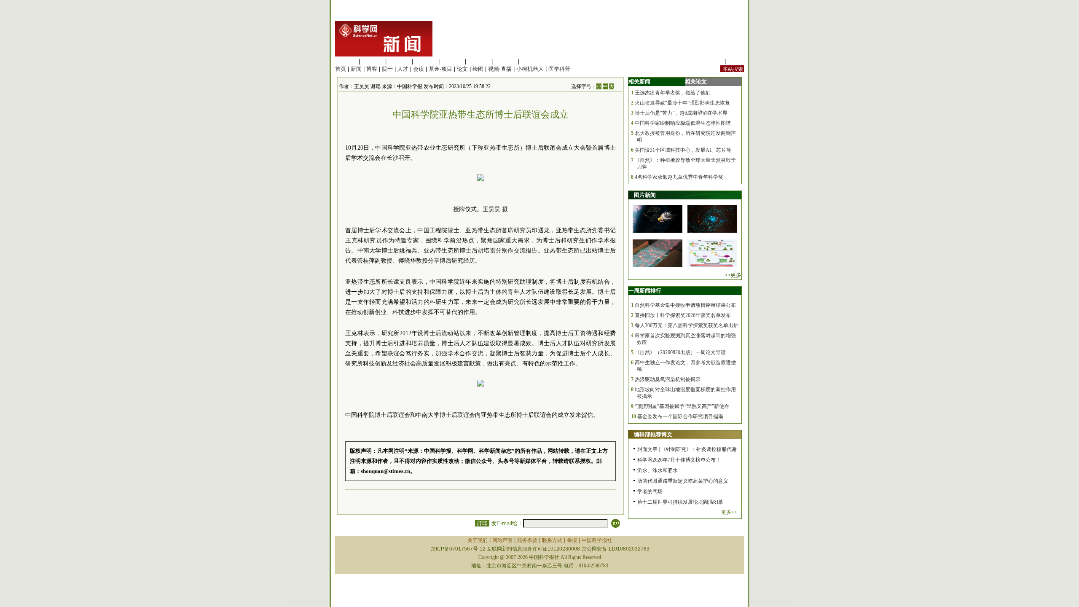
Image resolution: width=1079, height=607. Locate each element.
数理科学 (505, 61)
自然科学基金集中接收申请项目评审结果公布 (685, 305)
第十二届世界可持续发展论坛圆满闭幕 (680, 502)
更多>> (729, 512)
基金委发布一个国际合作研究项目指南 (680, 416)
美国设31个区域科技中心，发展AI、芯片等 (683, 150)
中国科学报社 (597, 540)
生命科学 (346, 61)
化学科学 (399, 61)
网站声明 (502, 540)
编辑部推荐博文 (653, 434)
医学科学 (373, 61)
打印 (482, 523)
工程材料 (426, 61)
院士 (387, 69)
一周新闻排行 (644, 290)
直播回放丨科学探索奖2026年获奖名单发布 (683, 315)
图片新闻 (645, 195)
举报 (572, 540)
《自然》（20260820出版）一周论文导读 (680, 352)
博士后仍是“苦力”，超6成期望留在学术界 (681, 113)
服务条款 (527, 540)
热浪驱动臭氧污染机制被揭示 (668, 379)
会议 (418, 69)
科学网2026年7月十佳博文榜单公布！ (679, 460)
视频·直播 (500, 69)
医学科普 (559, 69)
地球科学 (479, 61)
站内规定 (712, 61)
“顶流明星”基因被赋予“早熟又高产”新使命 (682, 406)
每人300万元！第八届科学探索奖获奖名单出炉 (686, 325)
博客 (371, 69)
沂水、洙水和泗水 (657, 470)
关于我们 (477, 540)
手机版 (735, 61)
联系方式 (552, 540)
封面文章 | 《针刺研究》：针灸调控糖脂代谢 (687, 449)
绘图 (477, 69)
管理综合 (532, 61)
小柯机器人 (530, 69)
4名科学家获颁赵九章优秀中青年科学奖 (679, 177)
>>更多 (733, 275)
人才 (402, 69)
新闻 (356, 69)
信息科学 (452, 61)
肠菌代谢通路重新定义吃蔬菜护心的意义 (682, 481)
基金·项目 (440, 69)
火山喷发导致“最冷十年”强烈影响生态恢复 (682, 103)
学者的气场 (650, 491)
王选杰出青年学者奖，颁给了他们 (673, 93)
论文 (462, 69)
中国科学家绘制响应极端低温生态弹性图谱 (683, 123)
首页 (340, 69)
